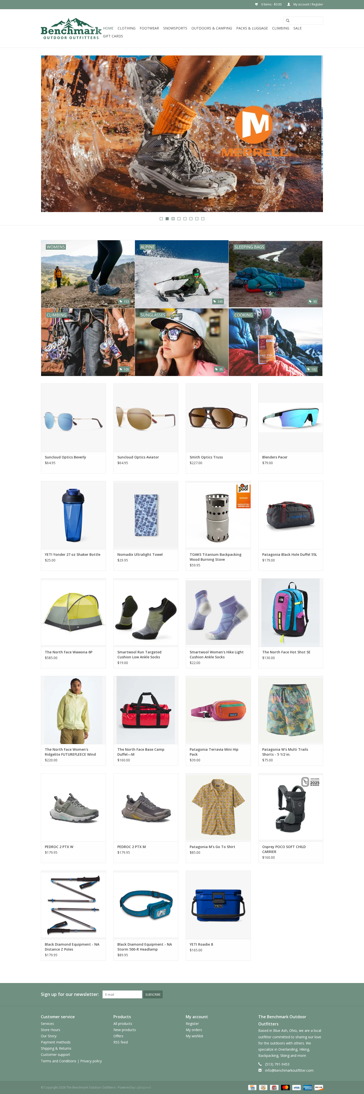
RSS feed (120, 1042)
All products (122, 1023)
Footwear (149, 28)
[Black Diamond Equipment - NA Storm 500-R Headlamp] (146, 905)
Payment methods (56, 1042)
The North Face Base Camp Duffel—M (140, 752)
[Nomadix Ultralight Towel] (146, 515)
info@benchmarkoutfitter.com (289, 1070)
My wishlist (194, 1036)
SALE (297, 28)
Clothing (126, 28)
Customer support (55, 1054)
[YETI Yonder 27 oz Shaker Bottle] (73, 515)
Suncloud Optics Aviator (138, 457)
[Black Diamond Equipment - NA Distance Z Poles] (73, 905)
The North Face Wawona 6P (68, 652)
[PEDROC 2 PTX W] (73, 807)
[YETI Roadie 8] (218, 905)
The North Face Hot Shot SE (286, 652)
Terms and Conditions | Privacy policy (71, 1061)
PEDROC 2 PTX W (59, 846)
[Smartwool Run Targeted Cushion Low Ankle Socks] (146, 612)
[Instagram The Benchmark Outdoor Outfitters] (319, 994)
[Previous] (50, 134)
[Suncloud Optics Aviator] (146, 417)
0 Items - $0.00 (271, 4)
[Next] (313, 134)
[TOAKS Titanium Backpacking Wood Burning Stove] (218, 515)
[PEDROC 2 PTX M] (146, 807)
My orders (194, 1029)
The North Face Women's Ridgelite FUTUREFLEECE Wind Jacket (70, 752)
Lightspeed (143, 1087)
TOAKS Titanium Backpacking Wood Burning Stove (215, 557)
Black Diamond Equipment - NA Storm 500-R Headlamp (144, 947)
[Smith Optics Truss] (218, 417)
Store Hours (50, 1029)
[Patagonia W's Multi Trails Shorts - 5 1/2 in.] (290, 710)
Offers (118, 1036)
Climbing (280, 28)
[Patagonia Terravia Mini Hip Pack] (218, 710)
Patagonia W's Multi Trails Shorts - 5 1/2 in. (285, 752)
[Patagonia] (182, 133)
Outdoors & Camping (211, 28)
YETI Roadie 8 (201, 944)
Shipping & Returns (56, 1048)
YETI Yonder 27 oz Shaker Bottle (72, 554)
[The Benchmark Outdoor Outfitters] (71, 28)
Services (47, 1023)
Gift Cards (113, 36)
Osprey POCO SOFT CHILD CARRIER (284, 849)
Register (192, 1023)
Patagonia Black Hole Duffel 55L (289, 554)
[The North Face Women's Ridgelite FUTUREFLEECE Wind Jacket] (73, 710)
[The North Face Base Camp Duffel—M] (146, 710)
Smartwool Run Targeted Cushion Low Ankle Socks (139, 654)
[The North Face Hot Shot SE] (290, 612)
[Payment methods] (251, 1087)
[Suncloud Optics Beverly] (73, 417)
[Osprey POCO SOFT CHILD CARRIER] (290, 807)
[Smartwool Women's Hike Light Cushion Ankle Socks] (218, 612)
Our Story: (49, 1036)
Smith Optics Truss (206, 457)
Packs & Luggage (252, 28)
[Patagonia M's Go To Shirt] (218, 807)
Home (108, 28)
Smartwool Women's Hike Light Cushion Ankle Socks (217, 654)
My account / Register (308, 4)
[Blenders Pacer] (290, 417)
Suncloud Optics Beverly (65, 457)
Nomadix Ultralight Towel (140, 554)
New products (124, 1029)
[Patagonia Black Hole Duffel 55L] (290, 515)
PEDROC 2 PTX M (131, 846)
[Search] (288, 21)
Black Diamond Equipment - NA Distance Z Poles (72, 947)
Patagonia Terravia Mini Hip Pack (214, 752)
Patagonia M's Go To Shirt (212, 846)
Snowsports (175, 28)
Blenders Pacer (274, 457)
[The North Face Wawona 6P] (73, 612)
